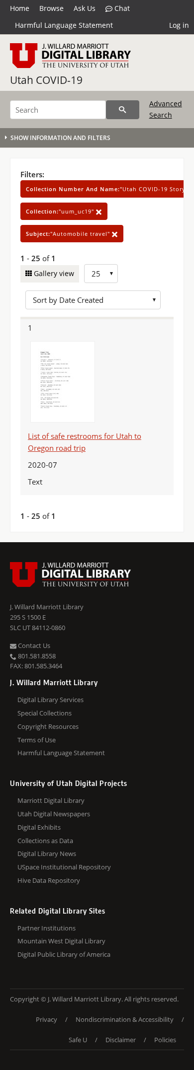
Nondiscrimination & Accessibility (125, 1019)
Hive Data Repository (48, 880)
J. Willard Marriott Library (47, 606)
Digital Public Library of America (63, 954)
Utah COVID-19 (46, 80)
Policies (165, 1039)
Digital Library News (46, 853)
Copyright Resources (48, 726)
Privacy (46, 1019)
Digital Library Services (50, 699)
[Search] (122, 109)
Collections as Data (45, 840)
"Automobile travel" (69, 233)
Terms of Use (36, 739)
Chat (121, 8)
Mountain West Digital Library (61, 940)
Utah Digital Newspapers (53, 813)
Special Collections (44, 713)
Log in (179, 25)
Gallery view (53, 273)
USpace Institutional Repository (64, 866)
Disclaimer (120, 1039)
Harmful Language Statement (64, 25)
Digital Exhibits (39, 827)
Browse (51, 8)
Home (19, 8)
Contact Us (33, 645)
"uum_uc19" (61, 211)
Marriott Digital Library (51, 800)
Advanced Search (165, 109)
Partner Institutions (46, 928)
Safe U (78, 1039)
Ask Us (85, 8)
